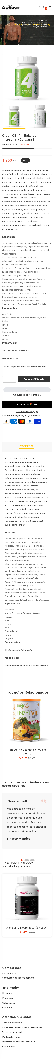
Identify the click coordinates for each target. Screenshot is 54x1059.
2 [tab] (26, 860)
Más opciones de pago (27, 411)
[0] (44, 8)
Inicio (5, 24)
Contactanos (8, 1046)
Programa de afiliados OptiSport (18, 1041)
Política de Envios (11, 1036)
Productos (7, 998)
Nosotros (7, 993)
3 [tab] (32, 860)
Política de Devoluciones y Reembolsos (22, 1027)
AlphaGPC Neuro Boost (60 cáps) (27, 927)
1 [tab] (22, 860)
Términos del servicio (12, 1032)
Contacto (7, 1007)
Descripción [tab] (27, 446)
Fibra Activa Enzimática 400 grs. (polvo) (27, 751)
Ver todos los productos (16, 866)
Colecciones (8, 1002)
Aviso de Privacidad (12, 1022)
